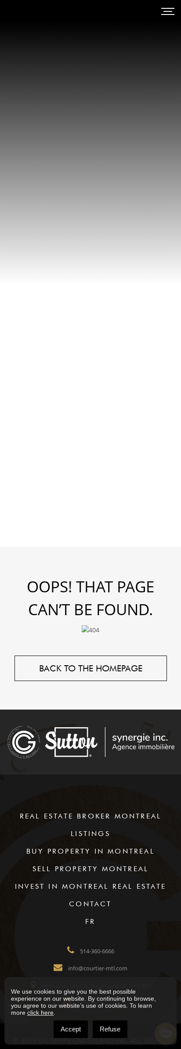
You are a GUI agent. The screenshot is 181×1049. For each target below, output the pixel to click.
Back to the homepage (90, 668)
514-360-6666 (96, 951)
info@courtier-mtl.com (97, 968)
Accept (71, 1029)
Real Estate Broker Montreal (90, 816)
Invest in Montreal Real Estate (90, 886)
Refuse (110, 1029)
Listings (90, 833)
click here (40, 1012)
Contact (90, 904)
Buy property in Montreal (90, 851)
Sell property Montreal (90, 869)
